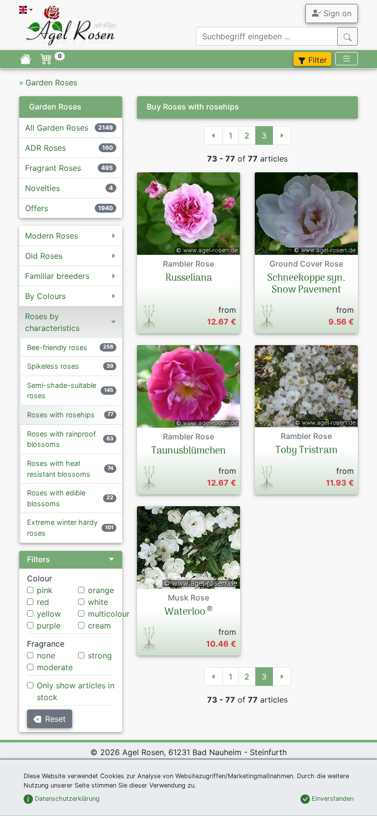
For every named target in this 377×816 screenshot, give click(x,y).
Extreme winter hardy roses (62, 527)
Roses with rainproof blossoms (61, 439)
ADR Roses (45, 148)
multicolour (109, 614)
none (46, 655)
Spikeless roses (53, 366)
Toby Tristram (306, 451)
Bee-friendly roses (57, 347)
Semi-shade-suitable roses (61, 390)
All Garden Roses (56, 128)
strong (100, 655)
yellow (49, 614)
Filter (316, 60)
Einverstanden (331, 798)
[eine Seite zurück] (213, 135)
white (98, 602)
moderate (55, 667)
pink (45, 590)
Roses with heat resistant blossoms (58, 468)
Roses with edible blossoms (56, 498)
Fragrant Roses (53, 168)
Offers (36, 208)
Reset (55, 719)
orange (101, 590)
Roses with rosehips (61, 414)
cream (99, 625)
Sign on (336, 13)
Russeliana (188, 278)
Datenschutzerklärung (66, 798)
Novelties (42, 188)
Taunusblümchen (188, 451)
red (43, 602)
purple (48, 625)
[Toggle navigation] (346, 58)
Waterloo (184, 612)
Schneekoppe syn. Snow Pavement (306, 284)
